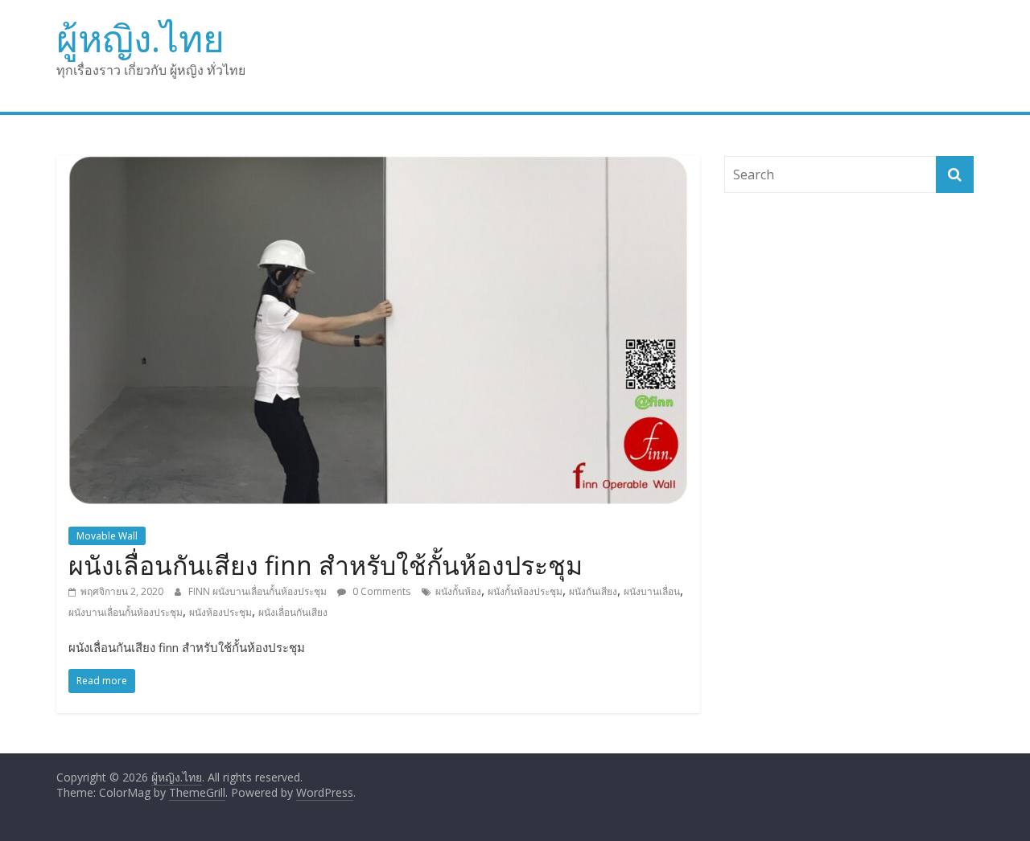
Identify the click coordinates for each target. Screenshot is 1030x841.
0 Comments (380, 591)
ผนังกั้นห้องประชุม (525, 591)
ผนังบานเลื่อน (652, 591)
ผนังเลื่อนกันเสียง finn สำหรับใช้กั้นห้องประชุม (325, 565)
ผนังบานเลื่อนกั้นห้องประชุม (125, 612)
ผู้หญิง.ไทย (140, 38)
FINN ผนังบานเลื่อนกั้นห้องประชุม (258, 591)
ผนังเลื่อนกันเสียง (293, 612)
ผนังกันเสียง (593, 591)
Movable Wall (107, 536)
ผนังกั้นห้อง (458, 591)
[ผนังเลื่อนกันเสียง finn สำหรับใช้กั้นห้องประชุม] (378, 165)
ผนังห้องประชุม (220, 612)
